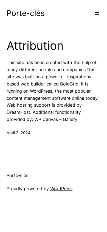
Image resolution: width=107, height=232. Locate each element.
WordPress (61, 188)
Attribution (35, 46)
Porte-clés (26, 13)
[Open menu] (97, 13)
